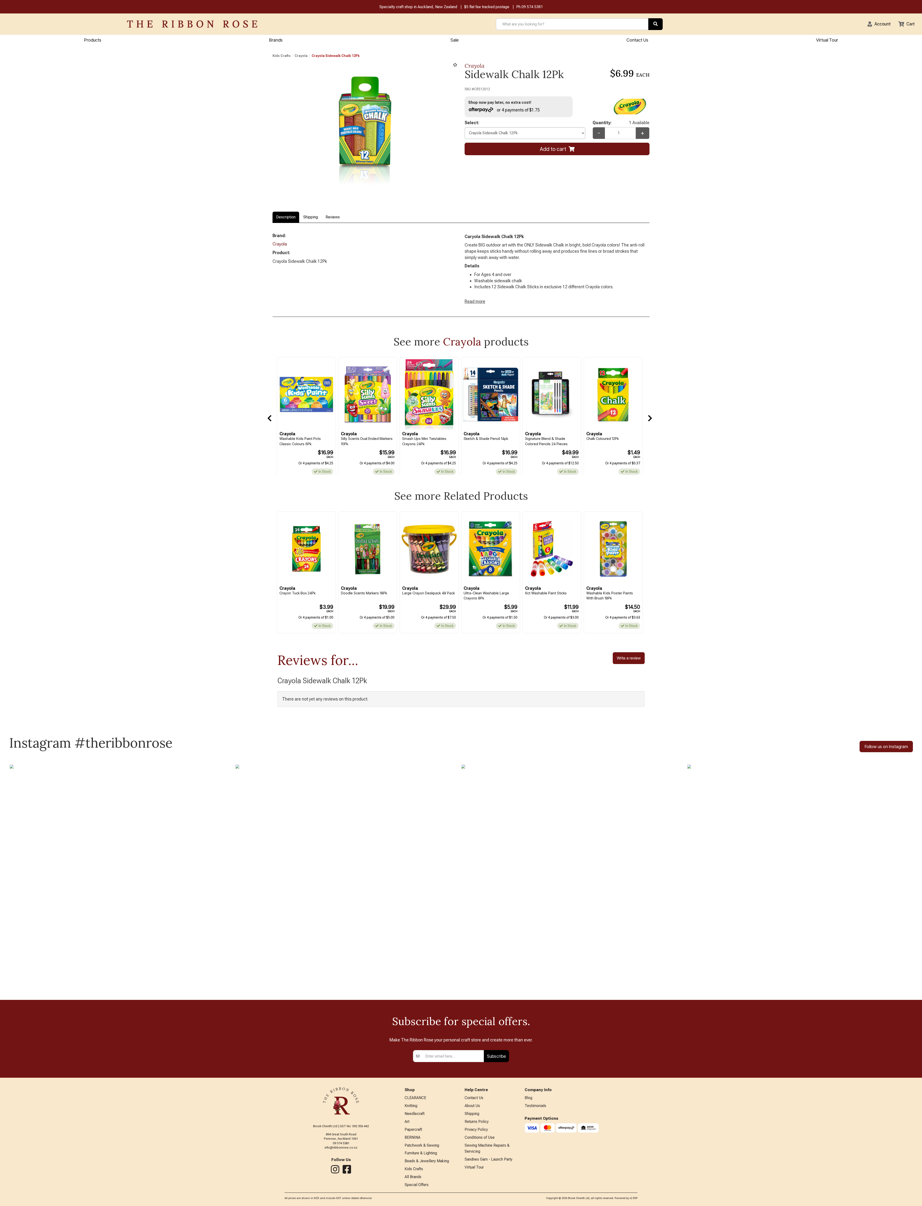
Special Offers (417, 1184)
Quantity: (621, 122)
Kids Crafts (282, 56)
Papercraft (413, 1129)
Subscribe (496, 1056)
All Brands (413, 1177)
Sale (454, 40)
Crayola (301, 56)
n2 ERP (633, 1198)
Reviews (333, 217)
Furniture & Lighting (421, 1153)
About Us (472, 1105)
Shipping (310, 217)
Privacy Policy (476, 1129)
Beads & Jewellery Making (427, 1161)
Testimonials (535, 1105)
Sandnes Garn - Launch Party (488, 1159)
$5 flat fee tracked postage (486, 7)
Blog (528, 1097)
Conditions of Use (480, 1137)
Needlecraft (415, 1113)
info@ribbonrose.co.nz (341, 1147)
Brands (276, 40)
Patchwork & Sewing (422, 1145)
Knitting (411, 1105)
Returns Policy (477, 1121)
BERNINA (412, 1137)
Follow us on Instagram (886, 746)
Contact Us (637, 40)
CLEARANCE (415, 1097)
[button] (879, 24)
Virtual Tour (827, 40)
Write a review (629, 658)
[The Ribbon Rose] (192, 24)
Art (407, 1121)
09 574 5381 (532, 7)
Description (286, 217)
